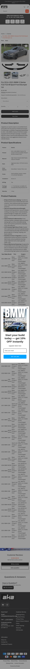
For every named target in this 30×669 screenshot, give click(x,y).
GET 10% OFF (15, 356)
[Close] (27, 308)
